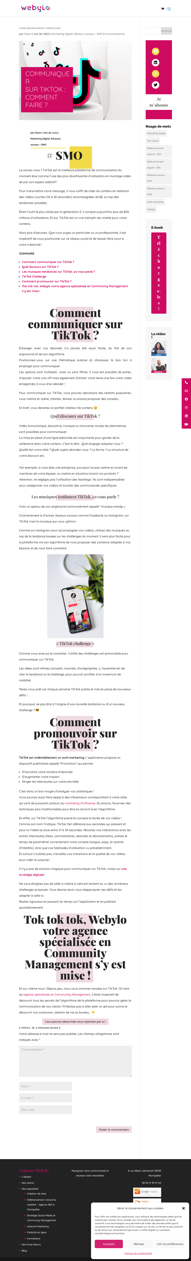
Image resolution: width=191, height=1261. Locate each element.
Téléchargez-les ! (159, 273)
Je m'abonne (158, 102)
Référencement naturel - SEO (155, 151)
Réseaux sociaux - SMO (88, 34)
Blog (24, 1250)
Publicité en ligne (36, 1232)
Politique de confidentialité (138, 1253)
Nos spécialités (30, 1188)
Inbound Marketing (38, 1226)
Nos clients (28, 1182)
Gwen (27, 34)
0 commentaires (115, 34)
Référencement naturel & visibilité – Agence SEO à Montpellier (41, 1204)
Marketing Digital (62, 34)
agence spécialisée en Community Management (56, 994)
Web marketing (155, 201)
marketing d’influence (80, 803)
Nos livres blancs (31, 1244)
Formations (33, 1238)
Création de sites (36, 1193)
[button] (183, 1208)
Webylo (151, 209)
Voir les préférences (170, 1244)
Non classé (153, 140)
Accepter (109, 1244)
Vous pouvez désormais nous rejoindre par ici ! (75, 1021)
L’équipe (26, 1176)
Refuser (139, 1244)
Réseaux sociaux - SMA (156, 178)
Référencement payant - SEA (155, 164)
